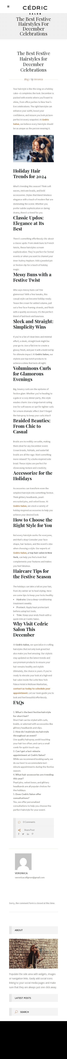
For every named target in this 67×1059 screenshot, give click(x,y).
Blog (26, 79)
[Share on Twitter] (23, 834)
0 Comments (29, 822)
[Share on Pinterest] (32, 834)
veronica (38, 79)
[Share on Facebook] (18, 834)
